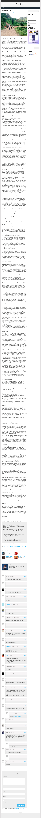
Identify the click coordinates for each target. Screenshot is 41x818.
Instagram (9, 543)
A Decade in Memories (17, 716)
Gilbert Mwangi (8, 646)
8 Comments (20, 557)
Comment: (5, 776)
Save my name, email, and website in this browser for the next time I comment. (14, 802)
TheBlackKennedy (9, 604)
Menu (3, 7)
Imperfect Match (35, 816)
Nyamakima (19, 546)
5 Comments (7, 557)
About (11, 816)
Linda (7, 589)
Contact (16, 816)
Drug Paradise (22, 816)
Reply (25, 576)
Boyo (4, 546)
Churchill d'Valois (8, 673)
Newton (7, 639)
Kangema (7, 546)
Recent (36, 47)
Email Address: (5, 791)
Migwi (7, 624)
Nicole (7, 655)
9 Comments (7, 553)
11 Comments (20, 553)
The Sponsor (28, 816)
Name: (4, 787)
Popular (30, 47)
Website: (4, 796)
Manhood (15, 546)
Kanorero (11, 546)
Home (8, 816)
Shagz (23, 546)
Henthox (7, 630)
